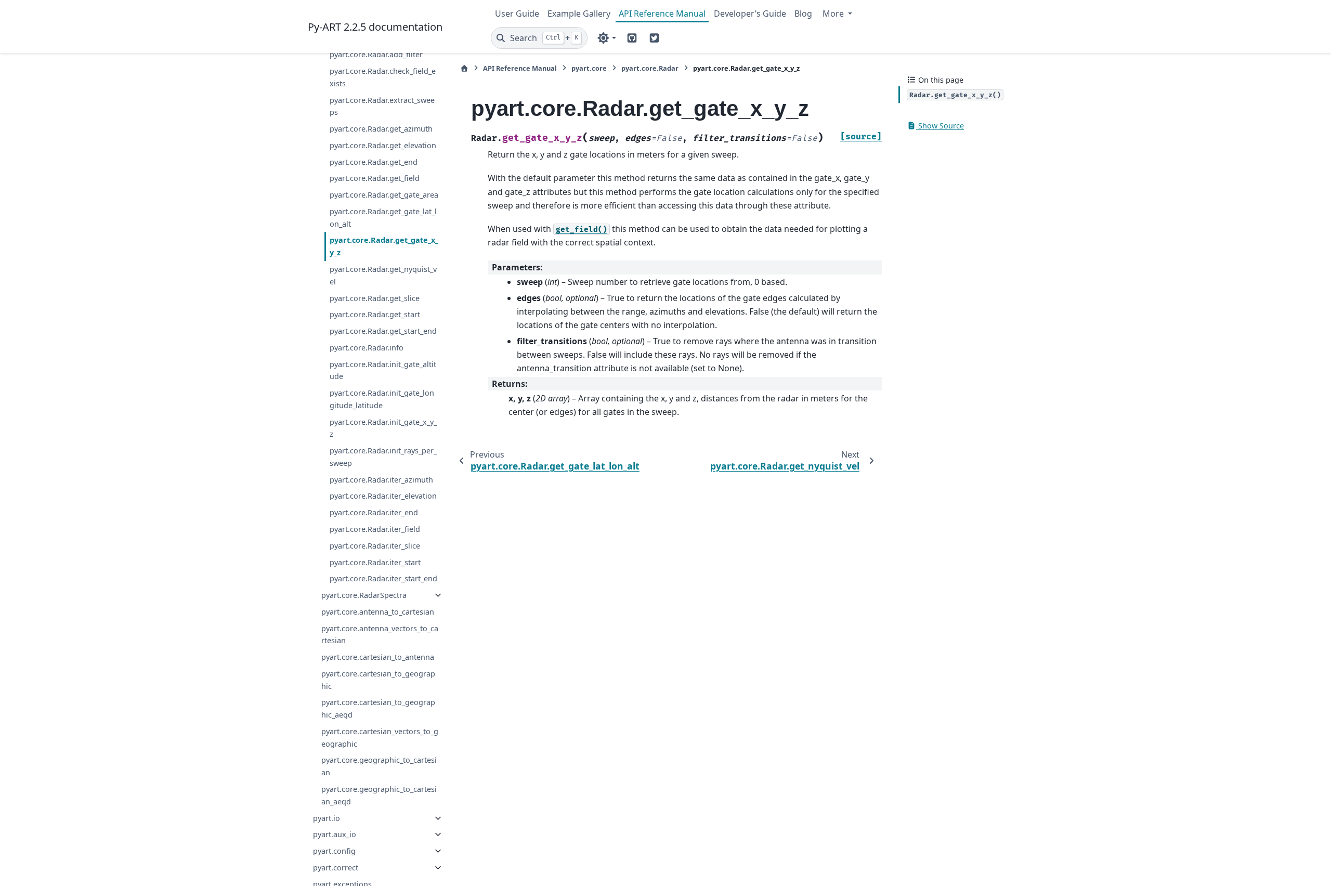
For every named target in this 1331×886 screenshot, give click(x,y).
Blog (803, 13)
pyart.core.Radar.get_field (375, 178)
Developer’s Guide (750, 13)
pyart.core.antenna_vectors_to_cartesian (379, 634)
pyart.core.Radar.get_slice (375, 298)
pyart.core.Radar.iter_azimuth (381, 480)
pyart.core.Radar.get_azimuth (381, 129)
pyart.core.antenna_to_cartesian (377, 612)
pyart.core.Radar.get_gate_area (384, 195)
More (834, 13)
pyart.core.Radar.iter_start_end (383, 578)
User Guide (517, 13)
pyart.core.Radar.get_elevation (383, 145)
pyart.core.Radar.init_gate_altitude (383, 370)
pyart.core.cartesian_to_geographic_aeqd (378, 708)
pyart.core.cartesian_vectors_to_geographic (379, 737)
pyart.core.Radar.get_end (373, 162)
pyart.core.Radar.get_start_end (383, 331)
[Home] (464, 68)
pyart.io (326, 818)
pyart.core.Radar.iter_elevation (383, 496)
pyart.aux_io (334, 834)
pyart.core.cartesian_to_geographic (378, 680)
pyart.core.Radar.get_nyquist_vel (383, 275)
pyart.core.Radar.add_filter (376, 54)
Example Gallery (578, 13)
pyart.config (334, 851)
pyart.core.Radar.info (366, 348)
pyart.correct (335, 867)
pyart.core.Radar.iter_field (375, 529)
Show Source (940, 126)
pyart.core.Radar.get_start (375, 314)
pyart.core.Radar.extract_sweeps (382, 106)
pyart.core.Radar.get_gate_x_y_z (384, 246)
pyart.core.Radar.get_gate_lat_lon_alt (383, 217)
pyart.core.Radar (649, 68)
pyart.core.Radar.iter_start (375, 562)
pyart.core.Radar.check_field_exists (383, 77)
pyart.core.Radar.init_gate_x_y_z (383, 428)
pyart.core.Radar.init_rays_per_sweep (383, 457)
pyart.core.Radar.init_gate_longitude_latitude (382, 399)
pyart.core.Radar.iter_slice (375, 546)
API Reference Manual (662, 13)
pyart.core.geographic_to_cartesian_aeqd (379, 795)
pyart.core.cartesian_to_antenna (377, 657)
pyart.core (589, 68)
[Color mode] (606, 38)
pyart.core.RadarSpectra (364, 595)
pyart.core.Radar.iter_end (374, 512)
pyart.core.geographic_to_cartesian (379, 766)
